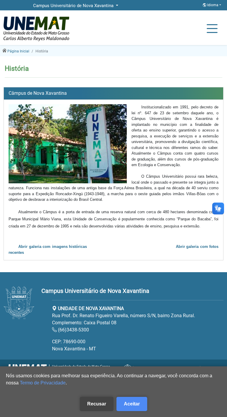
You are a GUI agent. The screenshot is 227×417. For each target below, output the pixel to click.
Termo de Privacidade (43, 382)
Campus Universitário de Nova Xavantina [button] (74, 5)
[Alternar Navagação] (212, 29)
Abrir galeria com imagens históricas (52, 246)
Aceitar (132, 403)
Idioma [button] (212, 5)
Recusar (96, 403)
